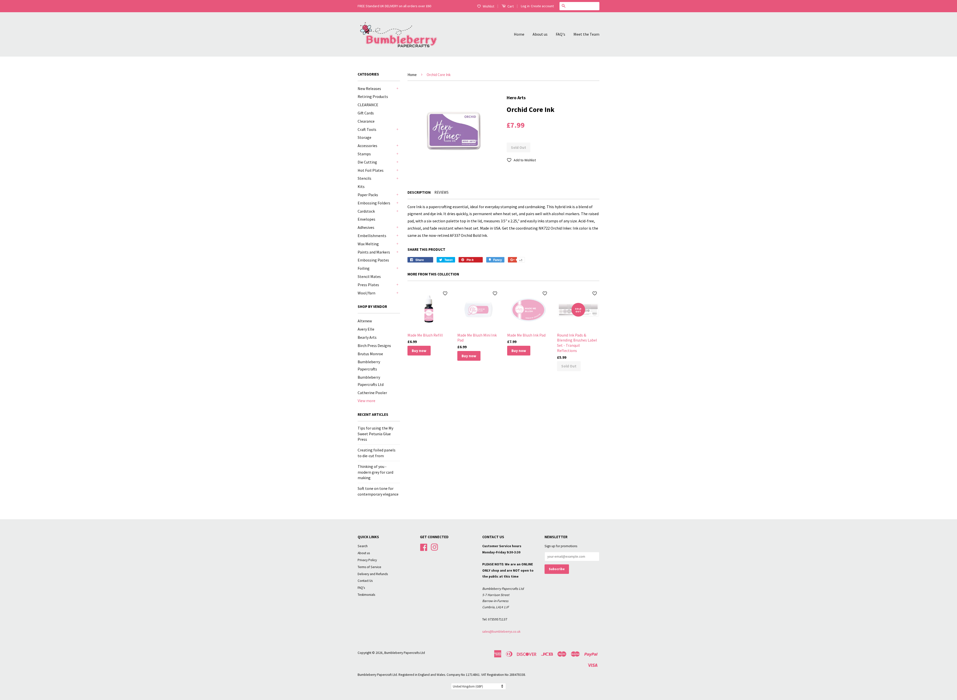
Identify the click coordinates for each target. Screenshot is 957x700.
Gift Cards (366, 112)
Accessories (367, 145)
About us (540, 34)
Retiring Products (373, 96)
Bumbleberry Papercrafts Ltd (404, 653)
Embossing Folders (374, 202)
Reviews (441, 192)
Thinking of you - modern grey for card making (375, 472)
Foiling (364, 268)
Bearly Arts (367, 337)
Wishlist (488, 6)
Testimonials (366, 595)
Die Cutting (367, 162)
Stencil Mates (369, 276)
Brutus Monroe (370, 353)
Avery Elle (366, 329)
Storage (364, 137)
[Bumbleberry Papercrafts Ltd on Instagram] (434, 546)
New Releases (369, 88)
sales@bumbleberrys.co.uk (501, 631)
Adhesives (366, 227)
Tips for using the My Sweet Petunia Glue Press (375, 434)
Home (519, 34)
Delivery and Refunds (373, 574)
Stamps (364, 153)
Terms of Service (369, 567)
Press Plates (368, 284)
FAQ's (560, 34)
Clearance (366, 121)
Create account (542, 6)
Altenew (365, 320)
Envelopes (366, 219)
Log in (525, 6)
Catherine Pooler (372, 392)
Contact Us (365, 581)
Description (419, 192)
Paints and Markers (374, 252)
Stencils (364, 178)
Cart (510, 6)
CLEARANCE (368, 104)
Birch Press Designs (374, 345)
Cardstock (366, 211)
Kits (361, 186)
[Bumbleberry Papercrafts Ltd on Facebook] (423, 546)
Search (363, 546)
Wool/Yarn (366, 292)
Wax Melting (368, 243)
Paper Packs (368, 194)
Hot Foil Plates (371, 170)
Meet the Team (586, 34)
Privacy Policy (367, 560)
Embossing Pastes (373, 260)
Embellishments (372, 235)
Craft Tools (367, 129)
